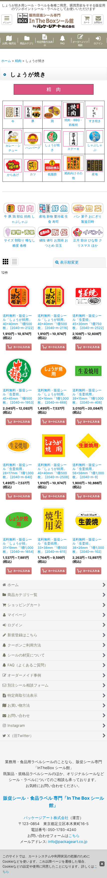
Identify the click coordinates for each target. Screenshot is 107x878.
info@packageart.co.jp (67, 841)
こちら (74, 835)
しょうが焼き (52, 147)
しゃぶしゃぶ (94, 147)
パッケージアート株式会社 (46, 818)
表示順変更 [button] (69, 262)
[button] (6, 19)
